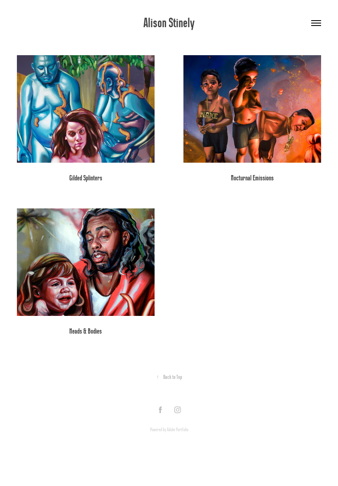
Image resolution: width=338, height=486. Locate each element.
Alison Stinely (169, 22)
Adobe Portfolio (177, 429)
